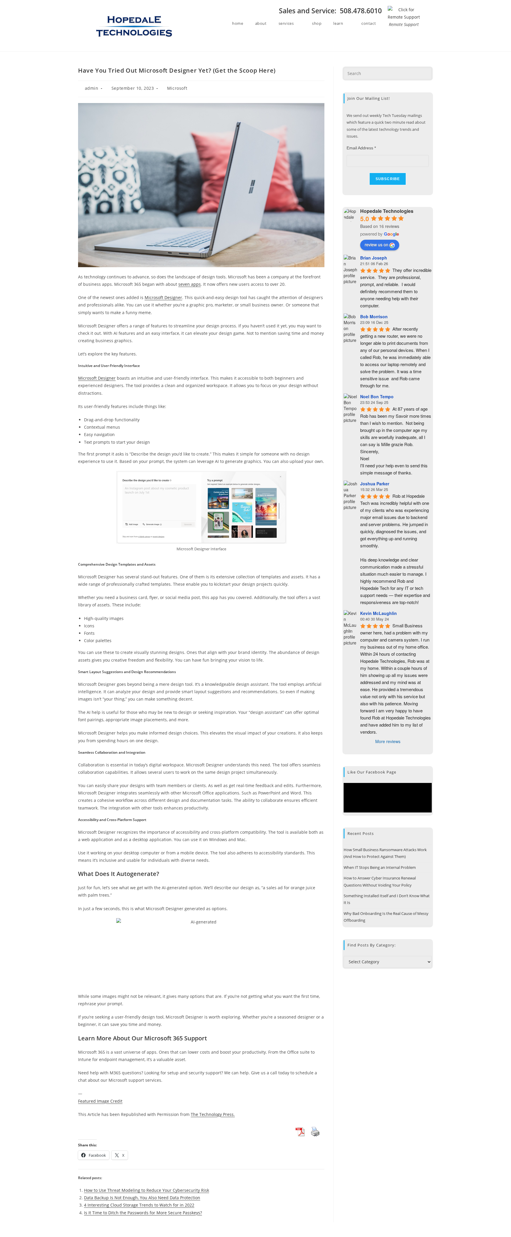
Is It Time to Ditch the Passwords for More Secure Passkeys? (143, 1212)
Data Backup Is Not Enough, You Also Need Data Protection (142, 1197)
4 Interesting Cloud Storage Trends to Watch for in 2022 (139, 1205)
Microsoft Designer (163, 297)
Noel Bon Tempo (377, 396)
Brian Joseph (373, 258)
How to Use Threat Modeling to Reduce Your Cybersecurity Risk (146, 1190)
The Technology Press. (213, 1114)
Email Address (361, 148)
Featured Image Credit (100, 1101)
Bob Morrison (374, 316)
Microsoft (177, 88)
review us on (376, 244)
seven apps (189, 284)
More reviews (387, 741)
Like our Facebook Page (371, 772)
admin (91, 88)
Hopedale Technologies (386, 211)
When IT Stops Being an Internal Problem (380, 867)
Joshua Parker (374, 484)
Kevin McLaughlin (378, 613)
